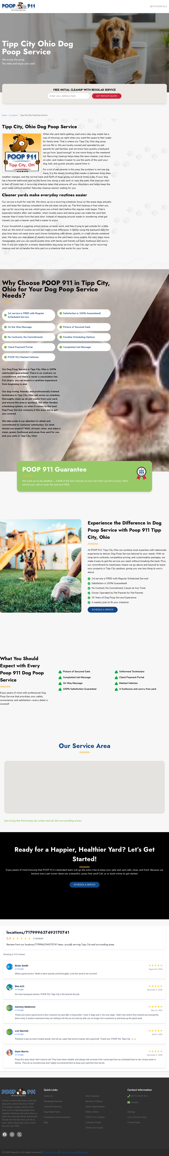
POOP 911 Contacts (95, 1117)
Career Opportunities (95, 1106)
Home (4, 115)
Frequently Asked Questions (57, 1117)
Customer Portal (93, 1122)
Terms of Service (68, 1152)
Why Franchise (92, 1096)
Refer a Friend (92, 1111)
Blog (46, 1122)
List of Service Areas (137, 1117)
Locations (14, 115)
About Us (48, 1096)
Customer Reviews (52, 1106)
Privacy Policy (133, 1122)
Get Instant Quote (106, 96)
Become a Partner (94, 1101)
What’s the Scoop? (94, 1127)
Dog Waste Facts (52, 1111)
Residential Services (53, 1101)
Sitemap (131, 1111)
